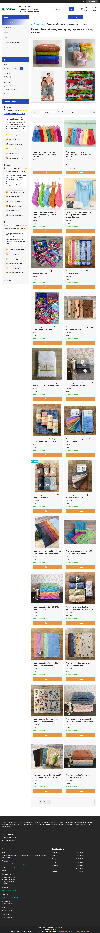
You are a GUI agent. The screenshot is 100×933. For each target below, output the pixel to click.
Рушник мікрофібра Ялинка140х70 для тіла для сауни (79, 776)
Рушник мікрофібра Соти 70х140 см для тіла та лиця (46, 608)
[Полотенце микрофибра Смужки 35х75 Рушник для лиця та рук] (47, 420)
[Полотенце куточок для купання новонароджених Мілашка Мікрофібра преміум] (80, 194)
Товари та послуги (40, 24)
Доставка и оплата (10, 53)
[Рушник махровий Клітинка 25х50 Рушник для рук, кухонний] (80, 532)
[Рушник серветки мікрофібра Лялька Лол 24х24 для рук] (47, 252)
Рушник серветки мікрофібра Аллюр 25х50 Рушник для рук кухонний (47, 552)
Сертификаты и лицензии (12, 42)
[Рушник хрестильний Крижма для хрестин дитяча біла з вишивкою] (47, 364)
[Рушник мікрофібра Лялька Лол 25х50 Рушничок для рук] (47, 308)
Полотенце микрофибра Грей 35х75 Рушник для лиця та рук (80, 384)
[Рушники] (47, 54)
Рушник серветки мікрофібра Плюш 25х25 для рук (80, 440)
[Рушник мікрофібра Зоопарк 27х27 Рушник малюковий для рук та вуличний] (47, 194)
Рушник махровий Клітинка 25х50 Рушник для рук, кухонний (79, 552)
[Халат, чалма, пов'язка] (47, 86)
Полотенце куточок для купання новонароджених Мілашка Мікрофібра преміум (78, 214)
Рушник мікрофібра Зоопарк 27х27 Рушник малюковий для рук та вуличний (46, 214)
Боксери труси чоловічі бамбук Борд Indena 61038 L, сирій (16, 123)
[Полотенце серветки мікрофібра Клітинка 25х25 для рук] (80, 476)
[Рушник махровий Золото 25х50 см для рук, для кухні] (80, 252)
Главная (62, 17)
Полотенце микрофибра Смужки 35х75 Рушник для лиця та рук (45, 440)
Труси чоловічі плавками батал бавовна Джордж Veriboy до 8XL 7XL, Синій (16, 184)
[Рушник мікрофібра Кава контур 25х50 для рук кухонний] (80, 644)
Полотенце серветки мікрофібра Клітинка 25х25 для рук (78, 496)
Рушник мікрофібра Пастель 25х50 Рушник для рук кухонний (46, 664)
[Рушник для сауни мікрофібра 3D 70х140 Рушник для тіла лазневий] (80, 700)
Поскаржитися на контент (65, 931)
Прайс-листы (8, 27)
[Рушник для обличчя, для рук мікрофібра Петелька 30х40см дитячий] (47, 133)
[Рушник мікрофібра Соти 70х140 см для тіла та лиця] (47, 588)
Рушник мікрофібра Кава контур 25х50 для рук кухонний (78, 664)
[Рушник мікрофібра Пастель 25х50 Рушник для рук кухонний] (47, 644)
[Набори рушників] (80, 54)
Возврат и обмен (9, 840)
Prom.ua (59, 927)
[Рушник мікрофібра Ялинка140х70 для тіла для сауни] (80, 756)
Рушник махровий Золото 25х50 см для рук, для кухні (79, 272)
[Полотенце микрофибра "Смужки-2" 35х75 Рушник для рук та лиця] (47, 756)
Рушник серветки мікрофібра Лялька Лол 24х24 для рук (47, 272)
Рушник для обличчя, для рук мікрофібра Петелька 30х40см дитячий (44, 154)
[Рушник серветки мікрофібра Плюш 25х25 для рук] (80, 420)
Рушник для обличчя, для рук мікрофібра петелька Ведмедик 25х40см (78, 154)
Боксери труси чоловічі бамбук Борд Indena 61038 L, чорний (16, 127)
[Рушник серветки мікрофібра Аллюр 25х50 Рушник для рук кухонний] (47, 532)
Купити (47, 172)
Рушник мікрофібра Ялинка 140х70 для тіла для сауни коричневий (14, 235)
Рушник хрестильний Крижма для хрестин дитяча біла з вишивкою (46, 384)
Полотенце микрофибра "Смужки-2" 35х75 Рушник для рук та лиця (47, 776)
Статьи (6, 32)
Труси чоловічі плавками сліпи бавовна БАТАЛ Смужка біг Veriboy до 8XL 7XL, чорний (16, 177)
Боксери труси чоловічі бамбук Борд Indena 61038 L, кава (16, 119)
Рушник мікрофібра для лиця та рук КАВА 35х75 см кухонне (80, 328)
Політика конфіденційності (81, 931)
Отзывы (6, 47)
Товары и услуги (75, 17)
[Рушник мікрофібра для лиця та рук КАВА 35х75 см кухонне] (80, 308)
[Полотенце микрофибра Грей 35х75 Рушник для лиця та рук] (80, 364)
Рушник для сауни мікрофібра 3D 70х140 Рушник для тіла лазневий (79, 720)
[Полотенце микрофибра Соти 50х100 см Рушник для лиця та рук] (80, 588)
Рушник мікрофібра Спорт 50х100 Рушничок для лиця (46, 496)
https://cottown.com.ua (9, 890)
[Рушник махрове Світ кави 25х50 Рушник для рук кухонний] (47, 700)
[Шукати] (71, 9)
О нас (87, 17)
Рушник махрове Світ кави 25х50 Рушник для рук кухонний (45, 720)
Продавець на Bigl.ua (50, 929)
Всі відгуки (7, 280)
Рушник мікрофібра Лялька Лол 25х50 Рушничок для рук (45, 328)
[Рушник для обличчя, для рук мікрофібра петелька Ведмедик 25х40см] (80, 133)
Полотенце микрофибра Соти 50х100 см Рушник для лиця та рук (79, 608)
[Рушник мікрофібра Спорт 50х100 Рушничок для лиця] (47, 476)
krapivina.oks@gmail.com (10, 897)
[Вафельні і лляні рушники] (80, 86)
